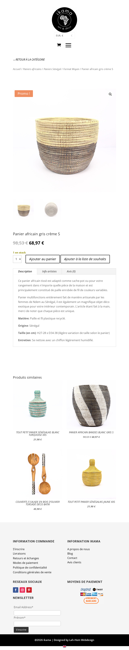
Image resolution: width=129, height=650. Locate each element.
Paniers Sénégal (52, 69)
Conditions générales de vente (32, 572)
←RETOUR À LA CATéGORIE (29, 59)
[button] (110, 94)
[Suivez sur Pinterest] (29, 590)
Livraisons (19, 553)
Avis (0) (71, 271)
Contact (72, 558)
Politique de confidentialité (30, 567)
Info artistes (49, 271)
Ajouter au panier (42, 259)
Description (25, 271)
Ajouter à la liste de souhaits (85, 259)
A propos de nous (78, 549)
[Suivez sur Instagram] (22, 590)
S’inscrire (19, 549)
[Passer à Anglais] (64, 646)
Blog (70, 553)
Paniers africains (32, 69)
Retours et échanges (26, 558)
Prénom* (20, 617)
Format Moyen (71, 69)
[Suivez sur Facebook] (15, 590)
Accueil (17, 69)
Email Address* (23, 607)
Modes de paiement (25, 563)
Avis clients (74, 562)
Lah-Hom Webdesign (81, 640)
